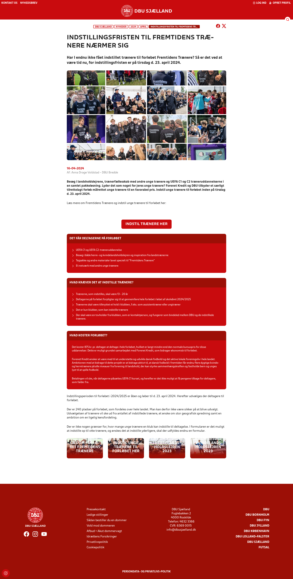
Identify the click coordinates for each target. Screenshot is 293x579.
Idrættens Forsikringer (102, 536)
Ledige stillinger (97, 514)
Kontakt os (9, 3)
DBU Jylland (259, 525)
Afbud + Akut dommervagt (104, 531)
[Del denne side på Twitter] (224, 26)
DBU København (256, 531)
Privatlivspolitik (97, 542)
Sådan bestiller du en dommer (107, 520)
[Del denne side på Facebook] (218, 26)
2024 (133, 27)
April (143, 27)
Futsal (264, 547)
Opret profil (282, 3)
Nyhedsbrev (28, 3)
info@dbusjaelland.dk (181, 529)
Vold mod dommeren (101, 525)
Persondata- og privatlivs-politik (146, 572)
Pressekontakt (96, 509)
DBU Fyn (263, 520)
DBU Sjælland (103, 27)
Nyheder (121, 27)
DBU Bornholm (257, 514)
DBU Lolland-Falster (252, 536)
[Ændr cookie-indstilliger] (6, 573)
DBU (266, 509)
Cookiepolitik (95, 547)
